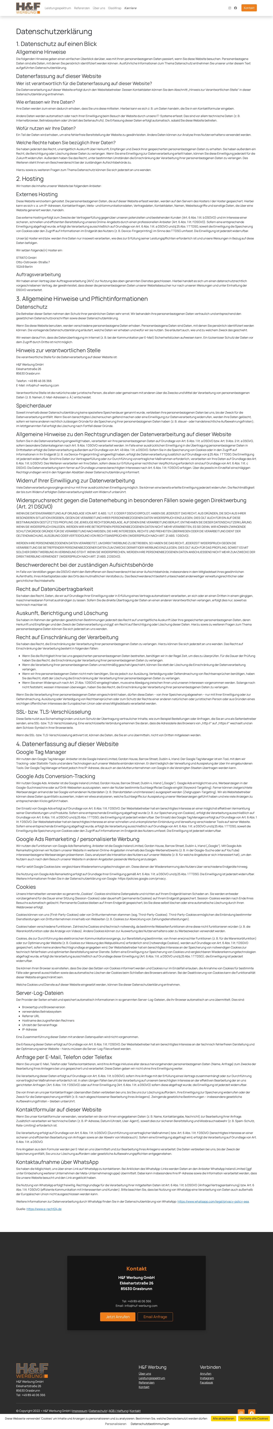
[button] (241, 1413)
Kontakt (249, 8)
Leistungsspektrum (58, 8)
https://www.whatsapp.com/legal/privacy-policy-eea (213, 1201)
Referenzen (82, 8)
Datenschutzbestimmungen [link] (150, 1424)
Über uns (99, 8)
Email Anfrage (155, 1316)
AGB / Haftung (118, 1411)
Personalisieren (115, 1424)
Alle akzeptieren (223, 1418)
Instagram (207, 1378)
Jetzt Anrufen (118, 1316)
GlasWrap (114, 8)
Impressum (79, 1411)
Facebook (206, 1382)
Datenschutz (98, 1411)
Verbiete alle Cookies (254, 1418)
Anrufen (205, 1374)
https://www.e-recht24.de (44, 1209)
